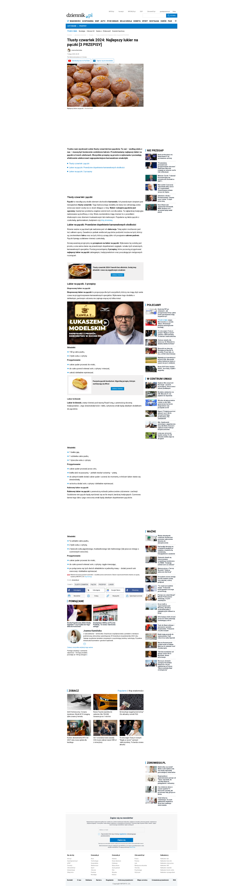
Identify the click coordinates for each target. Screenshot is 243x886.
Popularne (122, 691)
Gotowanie (71, 26)
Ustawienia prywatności (160, 880)
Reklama (89, 880)
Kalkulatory (164, 855)
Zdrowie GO (91, 31)
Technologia (94, 861)
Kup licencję (88, 576)
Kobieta (114, 858)
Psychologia (138, 870)
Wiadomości (94, 865)
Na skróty (70, 855)
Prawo (136, 858)
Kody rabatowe (116, 861)
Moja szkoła (115, 865)
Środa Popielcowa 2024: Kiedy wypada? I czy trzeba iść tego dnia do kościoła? (79, 624)
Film (113, 870)
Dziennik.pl (95, 855)
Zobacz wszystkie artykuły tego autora (80, 647)
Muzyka (114, 872)
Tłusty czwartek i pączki (79, 163)
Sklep (174, 11)
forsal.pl (121, 11)
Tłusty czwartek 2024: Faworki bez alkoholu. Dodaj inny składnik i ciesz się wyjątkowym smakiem (114, 268)
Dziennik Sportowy (118, 31)
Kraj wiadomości (136, 691)
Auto (92, 858)
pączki (93, 584)
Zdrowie (93, 870)
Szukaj (173, 15)
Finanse (137, 861)
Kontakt (70, 880)
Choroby (137, 868)
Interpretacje (71, 870)
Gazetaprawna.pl (72, 861)
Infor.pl (69, 858)
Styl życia (137, 872)
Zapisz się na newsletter (105, 61)
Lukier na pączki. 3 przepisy (80, 171)
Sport (92, 868)
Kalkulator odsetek (166, 868)
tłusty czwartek (81, 584)
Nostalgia (82, 31)
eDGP (69, 863)
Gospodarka (94, 863)
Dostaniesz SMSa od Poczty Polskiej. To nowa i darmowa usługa (104, 624)
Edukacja (114, 863)
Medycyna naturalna (141, 865)
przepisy (102, 584)
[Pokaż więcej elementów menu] (175, 21)
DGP (141, 11)
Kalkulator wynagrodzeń (167, 872)
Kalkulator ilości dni (166, 861)
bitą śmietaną (106, 220)
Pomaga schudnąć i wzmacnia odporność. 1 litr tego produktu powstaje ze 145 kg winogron (77, 653)
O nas (79, 880)
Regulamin (109, 880)
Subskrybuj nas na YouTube (81, 61)
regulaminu (122, 834)
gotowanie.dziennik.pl (80, 35)
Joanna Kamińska (76, 50)
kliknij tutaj (132, 847)
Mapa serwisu (142, 880)
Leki (136, 863)
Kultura (114, 874)
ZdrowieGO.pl (151, 11)
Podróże (93, 872)
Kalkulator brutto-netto (167, 870)
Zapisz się (121, 840)
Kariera (98, 880)
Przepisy (82, 26)
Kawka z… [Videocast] (103, 31)
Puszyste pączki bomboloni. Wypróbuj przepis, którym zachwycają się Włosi (114, 382)
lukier (111, 584)
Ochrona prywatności (125, 880)
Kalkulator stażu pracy (167, 863)
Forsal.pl (69, 865)
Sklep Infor (70, 872)
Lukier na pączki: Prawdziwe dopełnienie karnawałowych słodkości (97, 167)
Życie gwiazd (116, 868)
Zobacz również (117, 275)
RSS (174, 880)
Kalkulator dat (164, 858)
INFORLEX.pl (131, 11)
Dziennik (69, 35)
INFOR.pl (111, 11)
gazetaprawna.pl (165, 11)
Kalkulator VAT (164, 865)
